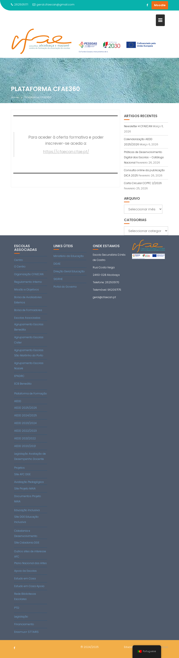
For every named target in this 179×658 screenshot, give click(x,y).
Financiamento (24, 624)
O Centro (20, 266)
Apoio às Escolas (25, 571)
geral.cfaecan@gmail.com (55, 4)
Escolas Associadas (27, 318)
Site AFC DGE (22, 474)
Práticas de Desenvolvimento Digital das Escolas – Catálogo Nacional (144, 157)
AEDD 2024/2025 (25, 415)
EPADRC (19, 376)
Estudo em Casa (25, 578)
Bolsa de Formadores (28, 310)
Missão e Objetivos (26, 289)
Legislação (21, 616)
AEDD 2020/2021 (25, 446)
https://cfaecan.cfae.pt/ (66, 151)
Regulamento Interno (28, 282)
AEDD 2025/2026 (25, 408)
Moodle (159, 5)
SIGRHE (58, 279)
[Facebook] (147, 5)
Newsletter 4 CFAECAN (138, 126)
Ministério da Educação (68, 256)
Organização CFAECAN (28, 274)
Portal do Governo (65, 287)
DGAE (56, 264)
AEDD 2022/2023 (25, 431)
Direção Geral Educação (69, 271)
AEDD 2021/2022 (25, 438)
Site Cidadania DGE (26, 542)
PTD (16, 608)
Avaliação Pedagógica (29, 482)
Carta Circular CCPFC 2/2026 (143, 183)
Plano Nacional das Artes (30, 563)
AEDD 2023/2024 (25, 423)
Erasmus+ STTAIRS (26, 632)
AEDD (17, 401)
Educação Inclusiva (27, 510)
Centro (18, 260)
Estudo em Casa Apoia (29, 586)
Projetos (19, 468)
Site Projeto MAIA (25, 488)
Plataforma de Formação (30, 393)
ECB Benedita (22, 383)
